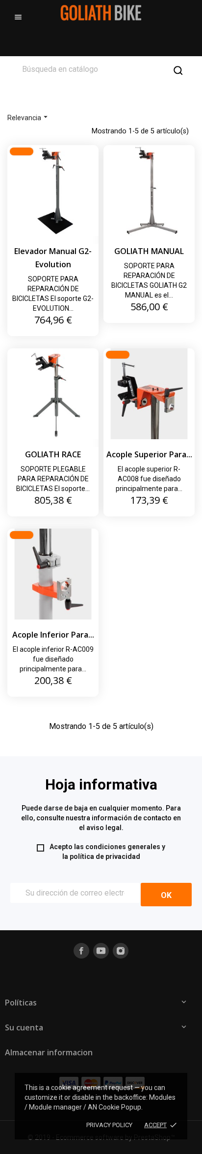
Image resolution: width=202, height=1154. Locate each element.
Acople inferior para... (53, 634)
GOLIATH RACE (53, 454)
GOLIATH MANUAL (149, 251)
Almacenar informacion (49, 1052)
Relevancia (28, 117)
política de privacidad (105, 856)
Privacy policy (109, 1125)
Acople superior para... (149, 454)
